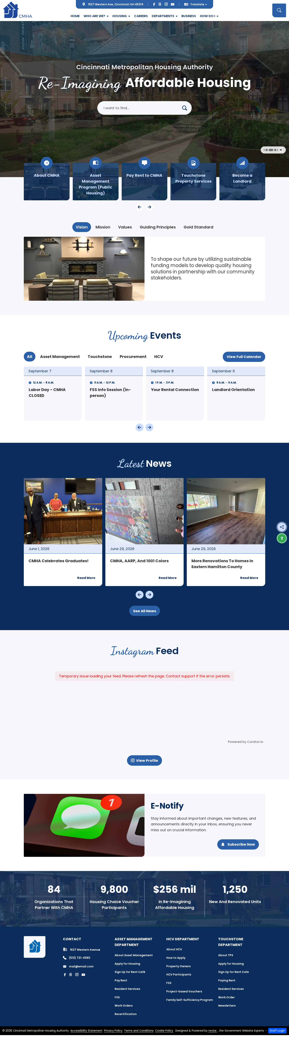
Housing (119, 16)
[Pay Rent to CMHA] (96, 181)
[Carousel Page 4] (268, 150)
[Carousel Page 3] (265, 150)
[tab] (81, 227)
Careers (141, 16)
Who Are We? (94, 16)
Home (75, 16)
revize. (212, 1031)
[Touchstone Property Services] (145, 181)
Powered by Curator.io (245, 742)
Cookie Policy (164, 1031)
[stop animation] (281, 150)
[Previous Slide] (140, 427)
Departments (163, 16)
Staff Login (277, 1031)
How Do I (207, 16)
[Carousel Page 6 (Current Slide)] (275, 150)
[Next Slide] (149, 427)
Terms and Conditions (139, 1031)
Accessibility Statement (86, 1031)
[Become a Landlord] (193, 181)
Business (188, 16)
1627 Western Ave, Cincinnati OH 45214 (115, 4)
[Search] (186, 108)
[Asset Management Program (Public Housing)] (47, 181)
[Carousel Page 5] (271, 150)
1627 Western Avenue (85, 950)
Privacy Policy (113, 1031)
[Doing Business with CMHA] (242, 181)
